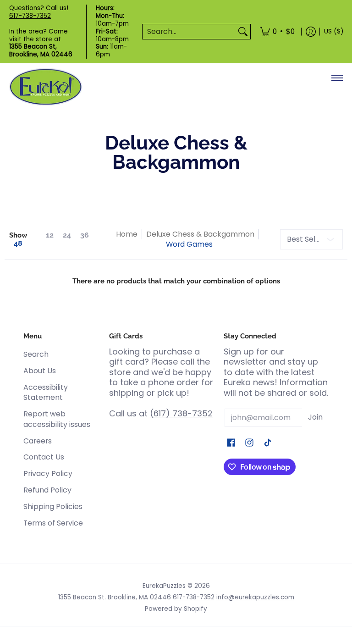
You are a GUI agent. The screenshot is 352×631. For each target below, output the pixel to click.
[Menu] (336, 78)
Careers (37, 441)
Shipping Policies (52, 506)
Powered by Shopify (176, 608)
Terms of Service (53, 523)
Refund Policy (47, 490)
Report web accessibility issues (56, 419)
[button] (231, 443)
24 (67, 235)
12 (50, 235)
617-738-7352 (30, 15)
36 (84, 235)
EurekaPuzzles (164, 585)
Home (127, 234)
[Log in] (311, 31)
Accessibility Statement (45, 392)
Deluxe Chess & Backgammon (200, 234)
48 (18, 243)
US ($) (333, 31)
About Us (39, 370)
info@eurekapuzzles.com (255, 597)
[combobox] (189, 31)
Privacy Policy (47, 473)
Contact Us (43, 457)
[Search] (243, 31)
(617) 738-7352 (181, 413)
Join (315, 417)
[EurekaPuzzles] (45, 87)
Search (36, 354)
